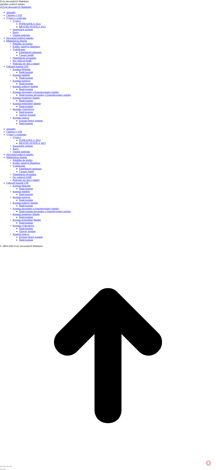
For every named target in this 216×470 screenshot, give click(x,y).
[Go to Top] (108, 462)
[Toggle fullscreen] (7, 466)
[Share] (4, 466)
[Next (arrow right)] (4, 469)
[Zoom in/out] (10, 466)
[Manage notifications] (208, 463)
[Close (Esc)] (1, 466)
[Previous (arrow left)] (1, 469)
